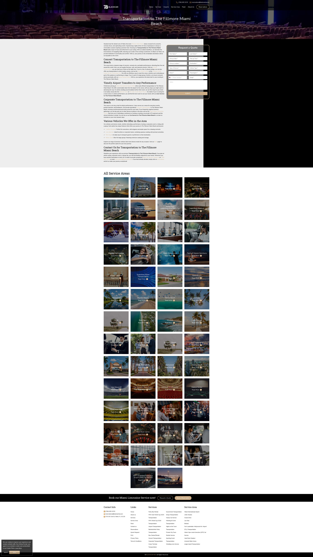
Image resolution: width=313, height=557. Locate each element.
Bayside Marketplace (116, 253)
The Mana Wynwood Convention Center (170, 231)
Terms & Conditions (136, 541)
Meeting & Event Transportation (171, 522)
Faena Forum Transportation (143, 454)
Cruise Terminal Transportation (153, 545)
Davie (116, 320)
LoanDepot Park (116, 409)
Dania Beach (196, 275)
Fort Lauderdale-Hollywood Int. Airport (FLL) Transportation (143, 208)
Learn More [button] (18, 548)
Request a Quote (165, 498)
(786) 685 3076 (183, 2)
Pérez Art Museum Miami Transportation (143, 410)
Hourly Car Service (171, 518)
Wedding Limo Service (172, 544)
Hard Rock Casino (143, 432)
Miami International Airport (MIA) (125, 86)
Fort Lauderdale (197, 342)
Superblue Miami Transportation (143, 275)
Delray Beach (170, 298)
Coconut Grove (196, 365)
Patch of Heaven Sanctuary (197, 253)
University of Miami (170, 454)
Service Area (134, 521)
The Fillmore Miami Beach (143, 387)
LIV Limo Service (116, 432)
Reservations (203, 7)
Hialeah (116, 365)
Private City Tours (171, 532)
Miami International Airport (116, 186)
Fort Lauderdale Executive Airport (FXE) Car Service (143, 477)
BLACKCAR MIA (151, 555)
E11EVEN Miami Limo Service (170, 432)
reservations (160, 159)
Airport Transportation (155, 526)
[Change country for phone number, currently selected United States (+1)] (170, 77)
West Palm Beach (143, 365)
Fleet (132, 523)
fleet (155, 142)
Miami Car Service (148, 157)
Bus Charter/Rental (154, 535)
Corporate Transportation (156, 541)
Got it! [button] (6, 552)
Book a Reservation (183, 498)
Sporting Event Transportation (170, 539)
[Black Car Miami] (111, 7)
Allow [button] (14, 552)
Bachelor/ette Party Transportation (154, 531)
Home (132, 512)
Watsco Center (196, 387)
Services (133, 518)
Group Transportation (172, 515)
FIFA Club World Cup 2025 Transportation (156, 516)
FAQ (132, 535)
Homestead (116, 298)
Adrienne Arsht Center (170, 387)
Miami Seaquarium (170, 253)
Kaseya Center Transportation (116, 454)
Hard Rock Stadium (197, 208)
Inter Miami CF (116, 387)
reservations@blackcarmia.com (200, 2)
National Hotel (123, 92)
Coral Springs (197, 320)
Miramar (170, 320)
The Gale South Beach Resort (138, 92)
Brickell (116, 208)
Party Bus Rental (153, 512)
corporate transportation (143, 107)
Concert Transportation (155, 538)
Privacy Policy (134, 538)
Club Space (197, 409)
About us (133, 515)
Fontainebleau (143, 253)
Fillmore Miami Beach (138, 44)
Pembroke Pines (116, 342)
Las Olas (197, 186)
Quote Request (135, 532)
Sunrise (197, 298)
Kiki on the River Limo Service (170, 410)
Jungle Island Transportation (143, 231)
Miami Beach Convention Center (197, 454)
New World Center (143, 71)
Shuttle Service (170, 535)
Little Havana (143, 186)
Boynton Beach (143, 298)
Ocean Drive (170, 186)
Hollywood (170, 365)
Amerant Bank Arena (116, 231)
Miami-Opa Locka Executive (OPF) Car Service (170, 208)
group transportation (124, 77)
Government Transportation (174, 512)
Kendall (197, 231)
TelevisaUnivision (143, 342)
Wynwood (197, 432)
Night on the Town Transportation (171, 528)
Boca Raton (143, 320)
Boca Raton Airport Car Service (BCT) (170, 477)
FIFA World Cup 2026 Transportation (155, 522)
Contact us (156, 157)
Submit (188, 93)
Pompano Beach (170, 342)
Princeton (170, 275)
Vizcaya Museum (116, 275)
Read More (115, 190)
